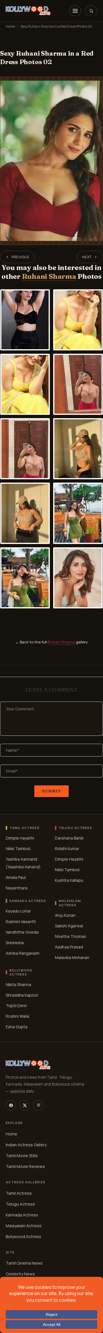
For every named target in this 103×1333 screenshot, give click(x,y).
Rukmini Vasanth (21, 921)
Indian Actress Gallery (26, 1144)
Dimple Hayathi (20, 838)
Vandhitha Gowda (22, 932)
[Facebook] (11, 1105)
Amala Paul (16, 877)
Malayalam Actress (23, 1225)
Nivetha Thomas (70, 936)
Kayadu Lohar (18, 911)
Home (10, 26)
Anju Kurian (65, 915)
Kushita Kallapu (69, 880)
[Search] (91, 10)
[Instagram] (38, 1105)
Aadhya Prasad (69, 947)
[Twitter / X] (24, 1105)
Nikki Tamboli (18, 848)
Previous (20, 257)
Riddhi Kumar (67, 848)
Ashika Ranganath (22, 953)
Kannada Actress (22, 1215)
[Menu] (75, 10)
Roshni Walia (17, 1016)
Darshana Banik (69, 838)
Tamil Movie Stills (22, 1155)
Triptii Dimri (16, 1005)
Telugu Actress (20, 1204)
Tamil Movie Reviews (25, 1166)
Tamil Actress (19, 1193)
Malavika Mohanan (72, 957)
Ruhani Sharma (49, 276)
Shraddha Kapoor (22, 995)
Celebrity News (20, 1274)
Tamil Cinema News (24, 1263)
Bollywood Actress (23, 1236)
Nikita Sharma (18, 984)
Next (87, 257)
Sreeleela (15, 942)
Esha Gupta (16, 1026)
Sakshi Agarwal (69, 925)
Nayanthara (16, 888)
